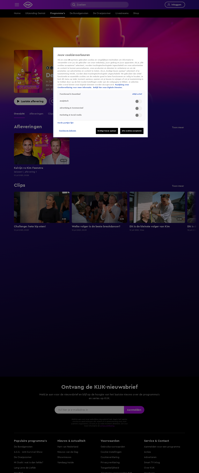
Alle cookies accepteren (132, 131)
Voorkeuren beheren (67, 131)
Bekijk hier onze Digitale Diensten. (107, 87)
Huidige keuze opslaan (106, 131)
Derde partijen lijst (65, 123)
